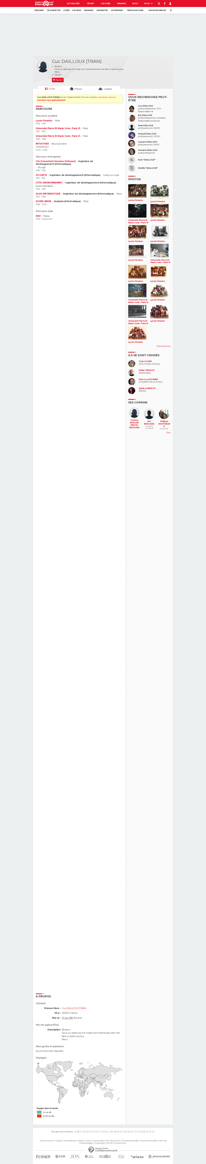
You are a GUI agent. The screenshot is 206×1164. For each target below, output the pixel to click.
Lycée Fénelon (44, 120)
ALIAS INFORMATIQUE (48, 193)
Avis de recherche (157, 10)
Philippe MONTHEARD (164, 423)
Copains (108, 89)
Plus (147, 3)
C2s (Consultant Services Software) (56, 161)
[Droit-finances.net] (89, 1156)
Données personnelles (130, 1141)
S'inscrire (39, 10)
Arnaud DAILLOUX (147, 134)
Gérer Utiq (162, 1141)
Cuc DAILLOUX (145, 106)
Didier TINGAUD (146, 370)
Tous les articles (98, 1141)
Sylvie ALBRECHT (147, 388)
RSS (107, 1141)
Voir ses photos (163, 346)
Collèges (76, 10)
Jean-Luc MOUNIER (148, 379)
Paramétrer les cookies (148, 1141)
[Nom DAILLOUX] (131, 159)
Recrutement (115, 1141)
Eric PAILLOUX (145, 115)
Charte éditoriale (69, 1141)
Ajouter (59, 80)
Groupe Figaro (99, 1143)
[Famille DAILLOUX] (131, 168)
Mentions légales (86, 1143)
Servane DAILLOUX (147, 150)
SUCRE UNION (44, 201)
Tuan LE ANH (145, 361)
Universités (102, 10)
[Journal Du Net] (75, 1156)
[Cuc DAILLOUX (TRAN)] (43, 66)
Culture (105, 3)
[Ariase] (137, 1156)
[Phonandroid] (159, 1156)
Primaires (88, 10)
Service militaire (135, 10)
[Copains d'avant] (105, 1156)
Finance (121, 3)
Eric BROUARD (149, 422)
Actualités (73, 3)
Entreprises (117, 10)
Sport (90, 3)
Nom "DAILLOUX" (146, 160)
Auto (135, 3)
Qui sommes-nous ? (47, 1141)
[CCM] (60, 1156)
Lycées (66, 10)
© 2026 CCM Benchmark (116, 1143)
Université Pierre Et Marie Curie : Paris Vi (58, 128)
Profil (52, 89)
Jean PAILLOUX (145, 125)
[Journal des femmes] (43, 1156)
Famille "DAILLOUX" (148, 168)
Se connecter (53, 10)
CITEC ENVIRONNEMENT (49, 182)
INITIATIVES (42, 143)
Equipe (59, 1141)
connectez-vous (105, 97)
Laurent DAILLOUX (147, 142)
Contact (88, 1141)
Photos (78, 89)
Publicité (80, 1141)
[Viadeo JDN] (121, 1156)
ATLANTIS (42, 175)
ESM (38, 216)
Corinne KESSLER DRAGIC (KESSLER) (134, 424)
